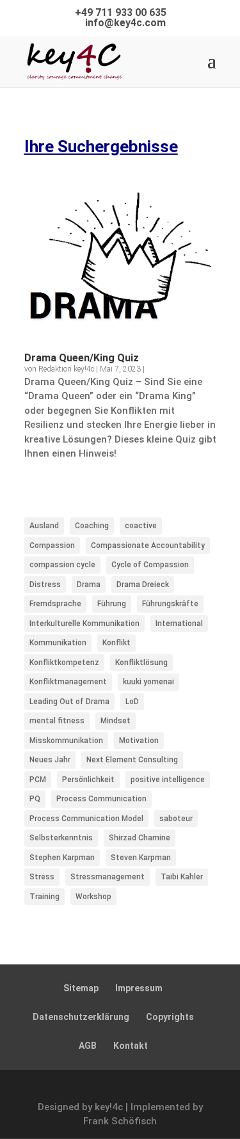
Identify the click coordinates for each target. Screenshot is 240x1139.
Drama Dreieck (142, 584)
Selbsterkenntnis (61, 837)
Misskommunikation (66, 740)
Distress (45, 584)
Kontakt (130, 1046)
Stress (41, 876)
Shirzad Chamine (139, 837)
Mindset (115, 720)
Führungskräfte (170, 603)
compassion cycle (62, 564)
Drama (88, 584)
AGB (88, 1046)
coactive (141, 525)
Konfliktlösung (141, 662)
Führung (111, 603)
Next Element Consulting (132, 759)
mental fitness (56, 720)
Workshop (93, 896)
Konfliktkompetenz (64, 662)
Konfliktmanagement (68, 681)
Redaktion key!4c (66, 369)
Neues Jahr (49, 759)
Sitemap (81, 988)
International (179, 623)
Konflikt (116, 642)
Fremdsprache (55, 603)
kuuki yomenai (148, 681)
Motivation (139, 740)
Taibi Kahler (182, 876)
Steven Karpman (141, 857)
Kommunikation (57, 642)
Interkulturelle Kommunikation (84, 623)
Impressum (139, 988)
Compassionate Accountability (148, 545)
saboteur (176, 818)
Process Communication (101, 798)
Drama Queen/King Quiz (81, 358)
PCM (37, 779)
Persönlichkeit (88, 779)
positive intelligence (168, 779)
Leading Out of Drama (69, 701)
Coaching (92, 525)
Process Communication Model (86, 818)
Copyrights (170, 1017)
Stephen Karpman (62, 857)
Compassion (52, 545)
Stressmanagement (107, 876)
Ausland (44, 525)
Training (44, 896)
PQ (34, 798)
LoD (132, 701)
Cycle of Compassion (150, 564)
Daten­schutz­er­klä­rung (81, 1017)
